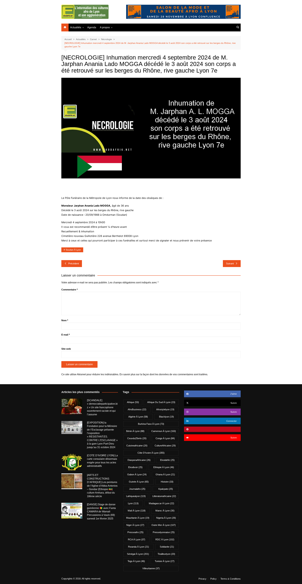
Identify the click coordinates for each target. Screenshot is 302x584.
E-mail (65, 334)
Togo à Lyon (136, 561)
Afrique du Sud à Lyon (161, 402)
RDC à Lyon (164, 539)
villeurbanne (151, 568)
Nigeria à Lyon (166, 517)
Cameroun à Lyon (163, 431)
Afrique (133, 402)
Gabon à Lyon (137, 474)
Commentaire (69, 289)
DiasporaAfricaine (139, 460)
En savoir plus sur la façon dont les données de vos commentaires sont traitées (163, 374)
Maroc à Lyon (164, 510)
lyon (133, 503)
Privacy (202, 579)
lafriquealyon (136, 496)
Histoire (167, 481)
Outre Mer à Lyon (163, 525)
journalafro (137, 489)
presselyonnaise (164, 532)
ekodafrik (167, 460)
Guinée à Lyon (139, 481)
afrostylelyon (165, 409)
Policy (213, 579)
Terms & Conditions (231, 579)
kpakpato (165, 489)
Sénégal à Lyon (138, 554)
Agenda (91, 27)
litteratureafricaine (164, 496)
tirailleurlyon (166, 554)
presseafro (135, 532)
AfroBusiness (137, 409)
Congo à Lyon (165, 438)
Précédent (73, 263)
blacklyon (166, 416)
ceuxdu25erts (136, 438)
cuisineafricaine (136, 445)
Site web (66, 348)
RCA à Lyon (136, 539)
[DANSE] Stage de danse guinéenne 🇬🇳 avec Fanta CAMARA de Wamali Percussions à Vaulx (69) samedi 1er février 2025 (101, 511)
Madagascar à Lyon (161, 503)
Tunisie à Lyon (164, 561)
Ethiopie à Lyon (163, 467)
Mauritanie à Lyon (137, 517)
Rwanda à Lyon (138, 546)
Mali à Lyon (136, 510)
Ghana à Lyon (165, 474)
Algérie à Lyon (138, 416)
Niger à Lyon (135, 525)
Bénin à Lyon (135, 431)
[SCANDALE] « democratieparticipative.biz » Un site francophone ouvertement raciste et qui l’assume (102, 407)
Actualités (75, 27)
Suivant (230, 263)
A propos (105, 27)
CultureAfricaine (165, 445)
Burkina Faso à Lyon (151, 424)
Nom (64, 320)
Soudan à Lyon (73, 249)
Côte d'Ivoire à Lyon (151, 452)
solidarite (167, 546)
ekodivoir (135, 467)
